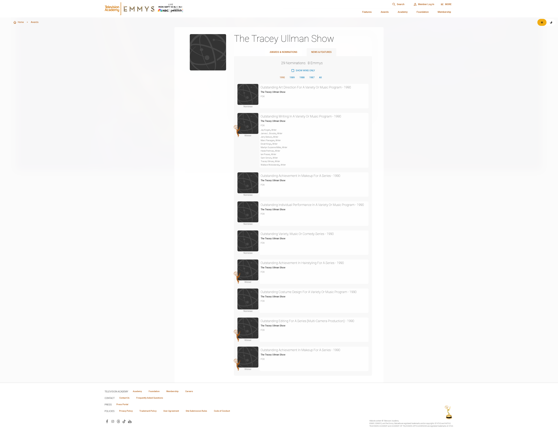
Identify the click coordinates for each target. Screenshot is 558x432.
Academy (403, 12)
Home (21, 22)
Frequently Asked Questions (149, 398)
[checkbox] (303, 70)
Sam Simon (266, 158)
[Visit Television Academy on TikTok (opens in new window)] (124, 421)
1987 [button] (311, 77)
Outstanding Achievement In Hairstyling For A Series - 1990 (302, 263)
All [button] (320, 77)
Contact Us (124, 398)
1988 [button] (302, 77)
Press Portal (122, 404)
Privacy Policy (126, 411)
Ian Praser (265, 154)
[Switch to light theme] (542, 22)
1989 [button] (292, 77)
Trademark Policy (148, 411)
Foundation (423, 12)
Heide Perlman (267, 151)
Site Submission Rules (196, 411)
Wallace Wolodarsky (270, 165)
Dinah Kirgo (266, 144)
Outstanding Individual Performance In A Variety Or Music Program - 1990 (312, 205)
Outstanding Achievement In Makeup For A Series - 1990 (300, 176)
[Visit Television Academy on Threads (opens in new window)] (118, 421)
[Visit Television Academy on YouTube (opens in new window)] (129, 421)
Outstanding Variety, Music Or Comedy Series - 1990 (297, 234)
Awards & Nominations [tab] (283, 52)
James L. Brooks (268, 133)
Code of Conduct (222, 411)
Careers (189, 391)
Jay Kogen (265, 130)
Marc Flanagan (267, 140)
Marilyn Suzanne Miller (271, 147)
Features (367, 12)
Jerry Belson (266, 137)
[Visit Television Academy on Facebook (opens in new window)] (107, 421)
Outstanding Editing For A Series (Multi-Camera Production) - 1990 (307, 321)
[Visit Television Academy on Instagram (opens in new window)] (112, 421)
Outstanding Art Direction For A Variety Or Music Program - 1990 (306, 87)
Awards (385, 12)
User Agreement (171, 411)
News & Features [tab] (321, 52)
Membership (444, 12)
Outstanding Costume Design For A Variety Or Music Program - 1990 (308, 292)
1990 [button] (282, 77)
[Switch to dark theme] (551, 22)
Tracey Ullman (267, 161)
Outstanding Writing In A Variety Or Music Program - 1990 (301, 116)
